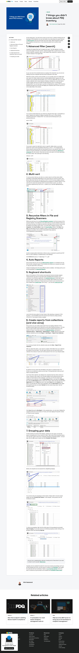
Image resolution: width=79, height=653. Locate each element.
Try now (70, 1)
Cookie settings (62, 647)
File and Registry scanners (46, 221)
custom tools (38, 282)
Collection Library (50, 330)
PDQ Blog (55, 567)
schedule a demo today (56, 570)
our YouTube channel (52, 568)
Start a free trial (9, 648)
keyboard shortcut (50, 278)
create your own (58, 282)
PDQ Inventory (31, 40)
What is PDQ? (63, 1)
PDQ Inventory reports (48, 262)
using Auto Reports (40, 269)
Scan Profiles (49, 227)
